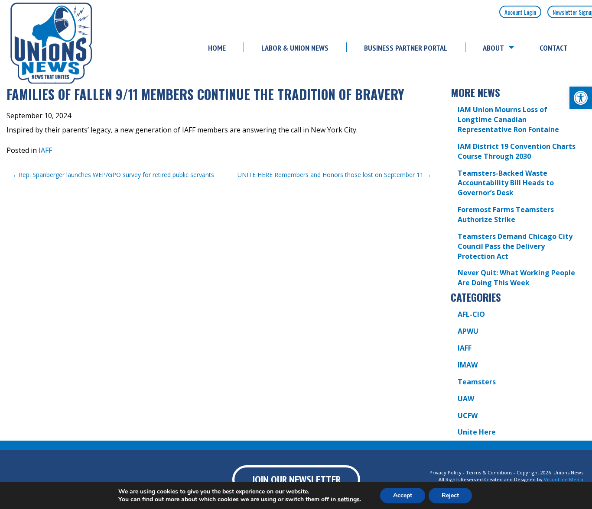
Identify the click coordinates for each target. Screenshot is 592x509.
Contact (554, 48)
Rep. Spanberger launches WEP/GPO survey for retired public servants (116, 175)
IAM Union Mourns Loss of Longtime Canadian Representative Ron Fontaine (508, 119)
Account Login (520, 11)
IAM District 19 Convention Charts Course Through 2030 (517, 151)
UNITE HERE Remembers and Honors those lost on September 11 (330, 175)
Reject (450, 495)
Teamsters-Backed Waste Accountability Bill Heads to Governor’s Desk (506, 183)
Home (217, 48)
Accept (402, 495)
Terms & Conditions (489, 472)
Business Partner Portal (405, 48)
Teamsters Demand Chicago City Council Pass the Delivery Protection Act (515, 246)
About (493, 48)
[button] (580, 98)
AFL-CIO (471, 314)
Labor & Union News (295, 48)
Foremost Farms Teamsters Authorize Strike (506, 214)
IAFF (45, 150)
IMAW (468, 365)
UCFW (468, 415)
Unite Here (477, 432)
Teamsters (477, 382)
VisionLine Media (563, 479)
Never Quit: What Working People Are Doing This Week (516, 277)
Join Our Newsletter (296, 479)
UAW (466, 398)
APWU (468, 331)
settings (349, 499)
